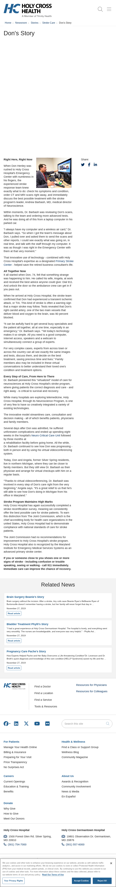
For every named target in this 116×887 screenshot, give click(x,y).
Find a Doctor (42, 686)
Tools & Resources (45, 706)
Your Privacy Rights (13, 881)
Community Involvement (76, 786)
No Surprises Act (14, 767)
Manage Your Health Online (20, 747)
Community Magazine (75, 757)
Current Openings (14, 781)
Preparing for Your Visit (17, 757)
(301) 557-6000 (75, 844)
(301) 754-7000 (17, 844)
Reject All (102, 881)
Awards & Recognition (75, 781)
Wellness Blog (70, 752)
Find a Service (43, 699)
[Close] (111, 863)
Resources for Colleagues (91, 691)
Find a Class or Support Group (80, 747)
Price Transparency (15, 762)
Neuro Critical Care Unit (45, 435)
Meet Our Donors (14, 818)
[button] (109, 8)
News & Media (70, 791)
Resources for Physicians (91, 685)
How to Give (11, 813)
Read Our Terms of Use (53, 875)
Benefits (8, 791)
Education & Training (16, 786)
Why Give (9, 808)
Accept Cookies (81, 881)
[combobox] (87, 723)
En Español (69, 796)
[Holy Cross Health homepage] (28, 16)
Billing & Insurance (15, 752)
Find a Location (43, 693)
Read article (58, 605)
